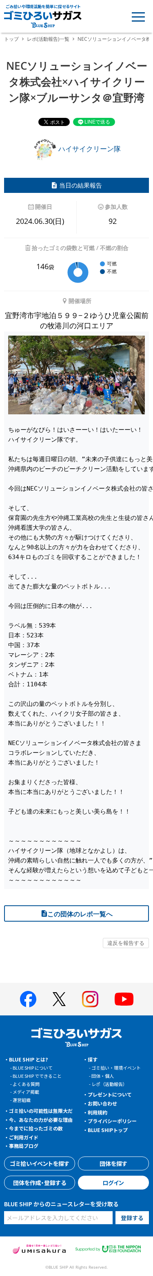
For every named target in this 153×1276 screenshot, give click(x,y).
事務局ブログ (23, 1145)
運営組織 (22, 1100)
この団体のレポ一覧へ (80, 913)
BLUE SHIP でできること (37, 1076)
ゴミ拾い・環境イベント (116, 1067)
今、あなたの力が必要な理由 (41, 1119)
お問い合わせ (102, 1103)
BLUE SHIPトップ (108, 1129)
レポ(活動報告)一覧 (48, 38)
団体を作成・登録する (39, 1183)
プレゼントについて (110, 1094)
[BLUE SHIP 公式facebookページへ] (28, 999)
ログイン (113, 1183)
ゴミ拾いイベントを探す (39, 1163)
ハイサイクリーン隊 (89, 148)
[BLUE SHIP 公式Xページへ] (59, 999)
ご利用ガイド (23, 1137)
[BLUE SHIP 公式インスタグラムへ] (90, 999)
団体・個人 (102, 1076)
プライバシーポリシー (112, 1120)
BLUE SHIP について (33, 1067)
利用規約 (97, 1112)
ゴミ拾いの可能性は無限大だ (41, 1110)
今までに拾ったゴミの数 (36, 1128)
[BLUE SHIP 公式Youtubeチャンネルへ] (124, 999)
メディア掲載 (26, 1091)
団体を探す (113, 1163)
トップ (11, 38)
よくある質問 (26, 1084)
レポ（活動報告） (109, 1084)
